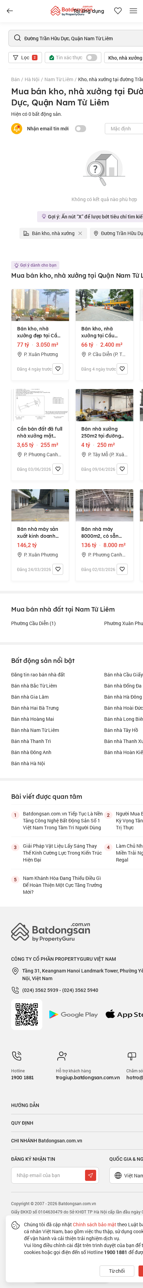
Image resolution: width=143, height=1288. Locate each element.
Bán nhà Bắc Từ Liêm (34, 685)
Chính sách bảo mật (94, 1224)
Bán (15, 79)
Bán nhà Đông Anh (31, 752)
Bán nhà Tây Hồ (121, 730)
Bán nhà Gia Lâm (30, 696)
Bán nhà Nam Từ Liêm (35, 730)
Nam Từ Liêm (58, 79)
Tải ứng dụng (88, 11)
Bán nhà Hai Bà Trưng (35, 707)
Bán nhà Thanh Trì (31, 741)
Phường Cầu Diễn (33, 623)
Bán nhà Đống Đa (123, 685)
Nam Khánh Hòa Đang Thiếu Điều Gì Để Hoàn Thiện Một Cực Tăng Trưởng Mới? (62, 885)
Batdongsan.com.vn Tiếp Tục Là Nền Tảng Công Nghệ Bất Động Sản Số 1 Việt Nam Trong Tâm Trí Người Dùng (63, 820)
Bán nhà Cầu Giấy (123, 674)
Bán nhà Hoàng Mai (32, 719)
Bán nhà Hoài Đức (123, 707)
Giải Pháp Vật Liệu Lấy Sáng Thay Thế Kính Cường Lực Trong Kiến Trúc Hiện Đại (62, 852)
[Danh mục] (9, 11)
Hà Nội (32, 79)
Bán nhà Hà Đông (123, 696)
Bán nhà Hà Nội (28, 763)
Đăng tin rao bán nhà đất (38, 674)
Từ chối (117, 1271)
